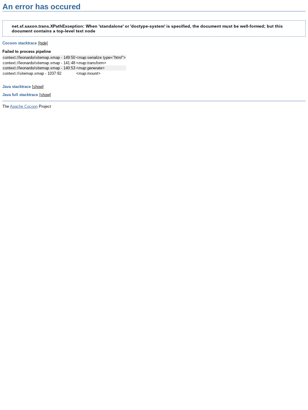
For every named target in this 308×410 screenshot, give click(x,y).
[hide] (43, 43)
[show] (38, 86)
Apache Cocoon (24, 106)
